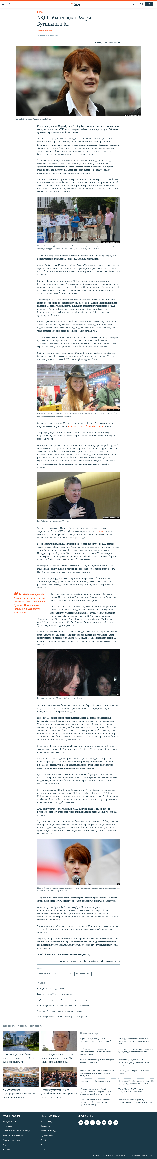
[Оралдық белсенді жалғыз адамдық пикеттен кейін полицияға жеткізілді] (59, 1041)
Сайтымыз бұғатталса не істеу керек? (19, 1131)
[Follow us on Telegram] (104, 1122)
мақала (102, 531)
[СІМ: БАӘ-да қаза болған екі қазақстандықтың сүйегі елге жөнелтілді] (21, 1041)
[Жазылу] (115, 1122)
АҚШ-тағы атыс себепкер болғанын (85, 426)
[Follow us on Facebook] (80, 1122)
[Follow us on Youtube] (92, 1122)
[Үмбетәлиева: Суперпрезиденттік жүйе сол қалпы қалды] (21, 1077)
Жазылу (6, 1150)
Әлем (43, 1150)
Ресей (43, 1140)
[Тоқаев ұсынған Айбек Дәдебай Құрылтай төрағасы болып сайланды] (59, 1077)
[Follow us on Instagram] (98, 1122)
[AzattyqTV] (134, 4)
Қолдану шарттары (11, 1140)
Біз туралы (7, 1126)
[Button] (98, 42)
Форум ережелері (10, 1145)
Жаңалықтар (46, 1122)
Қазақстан (45, 1126)
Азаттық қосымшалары (13, 1136)
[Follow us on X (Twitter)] (86, 1122)
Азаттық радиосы (44, 31)
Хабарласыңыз (9, 1122)
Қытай (43, 1145)
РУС (141, 4)
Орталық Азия (47, 1136)
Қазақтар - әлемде (49, 1131)
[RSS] (110, 1122)
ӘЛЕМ (40, 12)
